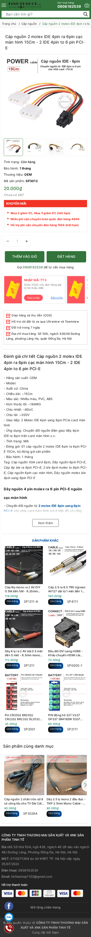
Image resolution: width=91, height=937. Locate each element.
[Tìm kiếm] (85, 14)
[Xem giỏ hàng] (86, 5)
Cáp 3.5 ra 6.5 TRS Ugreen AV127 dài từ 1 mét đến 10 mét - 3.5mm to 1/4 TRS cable (66, 589)
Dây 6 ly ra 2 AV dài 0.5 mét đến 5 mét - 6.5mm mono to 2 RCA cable (24, 653)
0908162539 (69, 5)
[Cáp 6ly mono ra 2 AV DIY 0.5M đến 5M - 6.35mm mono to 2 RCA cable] (24, 565)
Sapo (55, 932)
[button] (84, 785)
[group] (45, 97)
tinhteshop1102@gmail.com (31, 876)
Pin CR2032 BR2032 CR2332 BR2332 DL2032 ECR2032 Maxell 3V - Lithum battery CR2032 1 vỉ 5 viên (24, 717)
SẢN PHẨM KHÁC (45, 540)
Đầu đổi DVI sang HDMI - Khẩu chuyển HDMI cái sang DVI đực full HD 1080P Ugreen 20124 (65, 653)
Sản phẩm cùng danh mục (28, 746)
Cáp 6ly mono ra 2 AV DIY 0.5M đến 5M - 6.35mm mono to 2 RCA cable (22, 589)
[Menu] (4, 5)
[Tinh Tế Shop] (24, 5)
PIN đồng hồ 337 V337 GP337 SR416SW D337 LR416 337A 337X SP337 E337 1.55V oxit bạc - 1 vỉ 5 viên (66, 717)
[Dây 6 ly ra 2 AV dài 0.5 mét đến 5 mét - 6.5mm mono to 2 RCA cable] (24, 629)
